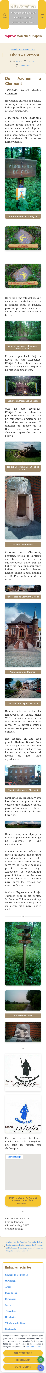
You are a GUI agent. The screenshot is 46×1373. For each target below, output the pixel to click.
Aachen (9, 1242)
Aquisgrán (32, 1242)
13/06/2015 (32, 61)
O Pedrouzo (10, 1280)
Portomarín (10, 1298)
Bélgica (40, 1242)
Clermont (31, 1247)
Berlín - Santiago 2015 (22, 49)
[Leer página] (40, 1367)
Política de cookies (33, 1346)
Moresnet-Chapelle (21, 1250)
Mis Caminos (23, 6)
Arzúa (8, 1286)
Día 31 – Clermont (24, 55)
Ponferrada (10, 1329)
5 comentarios (24, 65)
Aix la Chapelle (20, 1242)
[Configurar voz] (40, 1359)
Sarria (8, 1305)
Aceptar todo (23, 1353)
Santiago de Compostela (16, 1274)
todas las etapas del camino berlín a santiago (23, 1200)
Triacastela (10, 1311)
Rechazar (23, 1360)
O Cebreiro (10, 1317)
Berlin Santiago (12, 1245)
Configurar (23, 1366)
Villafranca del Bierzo (15, 1323)
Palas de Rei (11, 1292)
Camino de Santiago (19, 1247)
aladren (19, 61)
